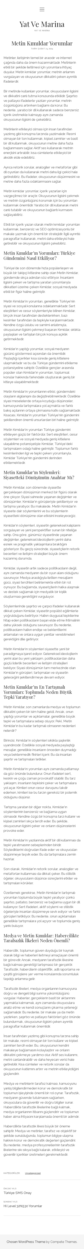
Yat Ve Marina (42, 24)
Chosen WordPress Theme (26, 1242)
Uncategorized (33, 1173)
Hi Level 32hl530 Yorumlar (23, 1206)
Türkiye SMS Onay (17, 1193)
